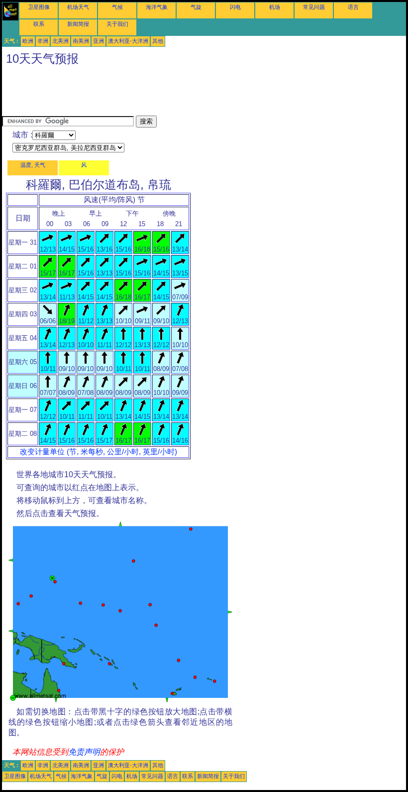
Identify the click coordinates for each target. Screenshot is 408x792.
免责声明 (84, 752)
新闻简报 (78, 24)
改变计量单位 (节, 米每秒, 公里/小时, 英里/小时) (98, 452)
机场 (274, 7)
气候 (117, 7)
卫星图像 (39, 7)
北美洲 (60, 41)
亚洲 (98, 41)
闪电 (235, 7)
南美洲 (81, 41)
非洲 (42, 41)
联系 (38, 24)
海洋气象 (157, 7)
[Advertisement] (183, 93)
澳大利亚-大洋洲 (128, 41)
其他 (157, 41)
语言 (353, 7)
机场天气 (78, 7)
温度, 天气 (32, 165)
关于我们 (117, 24)
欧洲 (27, 41)
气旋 (196, 7)
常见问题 (314, 7)
